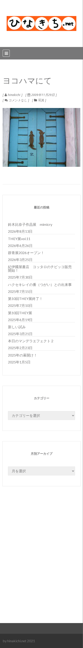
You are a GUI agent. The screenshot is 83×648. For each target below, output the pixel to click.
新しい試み (17, 327)
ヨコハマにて (27, 81)
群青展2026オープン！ (26, 253)
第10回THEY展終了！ (25, 298)
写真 (41, 100)
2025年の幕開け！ (22, 355)
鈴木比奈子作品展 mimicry (30, 224)
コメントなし (17, 100)
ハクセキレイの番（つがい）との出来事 (40, 284)
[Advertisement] (41, 565)
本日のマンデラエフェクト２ (31, 341)
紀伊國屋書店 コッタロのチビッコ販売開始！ (40, 268)
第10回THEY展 (20, 313)
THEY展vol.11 (19, 238)
